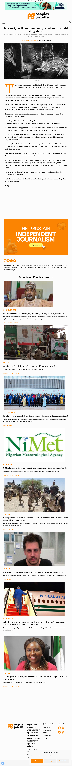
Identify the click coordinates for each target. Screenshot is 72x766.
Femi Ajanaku (7, 579)
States (6, 514)
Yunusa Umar (7, 425)
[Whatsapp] (11, 260)
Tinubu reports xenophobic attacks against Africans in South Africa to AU (35, 416)
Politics (7, 363)
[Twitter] (8, 260)
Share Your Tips (46, 735)
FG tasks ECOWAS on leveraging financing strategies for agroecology (33, 314)
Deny (50, 761)
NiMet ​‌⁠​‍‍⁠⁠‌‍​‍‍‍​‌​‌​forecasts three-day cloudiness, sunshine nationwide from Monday (35, 468)
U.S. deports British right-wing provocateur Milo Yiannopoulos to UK (33, 572)
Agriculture (9, 310)
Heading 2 (8, 464)
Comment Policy (46, 727)
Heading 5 (8, 619)
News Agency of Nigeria (29, 40)
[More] (14, 260)
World (6, 569)
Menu (4, 23)
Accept (37, 761)
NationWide (9, 412)
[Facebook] (5, 260)
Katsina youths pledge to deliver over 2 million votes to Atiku (30, 366)
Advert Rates (45, 738)
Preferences (63, 761)
